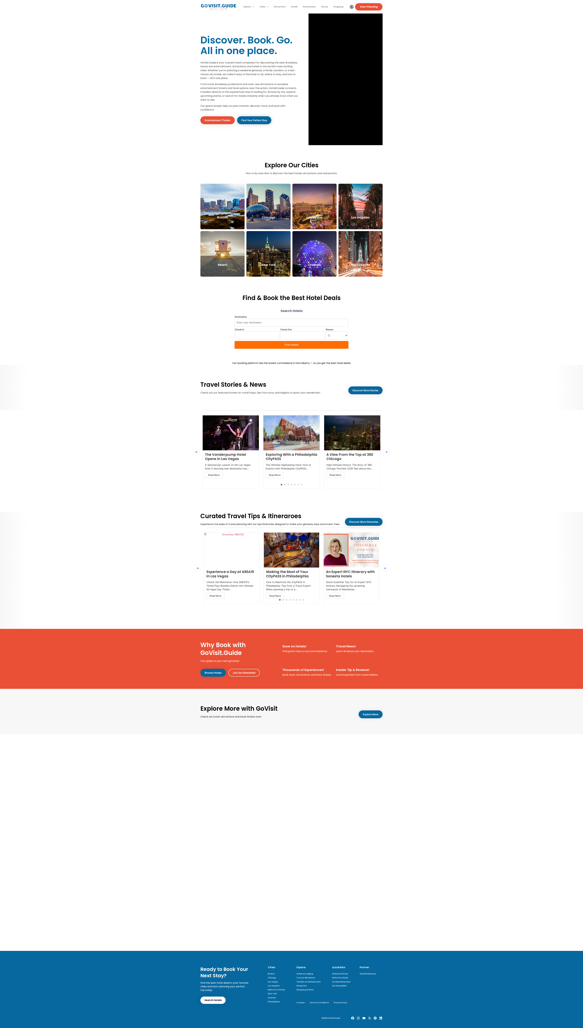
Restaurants (309, 6)
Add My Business (368, 974)
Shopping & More (305, 990)
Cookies (301, 1002)
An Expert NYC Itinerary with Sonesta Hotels (350, 574)
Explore (247, 6)
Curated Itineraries (341, 982)
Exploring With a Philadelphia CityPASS (291, 456)
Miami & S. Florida (276, 990)
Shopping (338, 6)
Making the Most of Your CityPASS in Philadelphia (287, 574)
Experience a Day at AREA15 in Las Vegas (230, 574)
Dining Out (302, 986)
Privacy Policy (340, 1002)
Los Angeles (274, 986)
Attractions (280, 6)
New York (272, 993)
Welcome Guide (340, 978)
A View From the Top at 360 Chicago (349, 456)
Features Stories (340, 974)
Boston (271, 974)
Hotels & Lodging (305, 974)
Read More (214, 475)
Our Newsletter (339, 986)
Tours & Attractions (306, 978)
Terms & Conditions (319, 1002)
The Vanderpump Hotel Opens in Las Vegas (225, 456)
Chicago (272, 978)
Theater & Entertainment (308, 982)
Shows (324, 6)
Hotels (294, 6)
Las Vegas (273, 982)
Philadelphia (274, 1002)
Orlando (272, 998)
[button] (281, 484)
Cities (262, 6)
